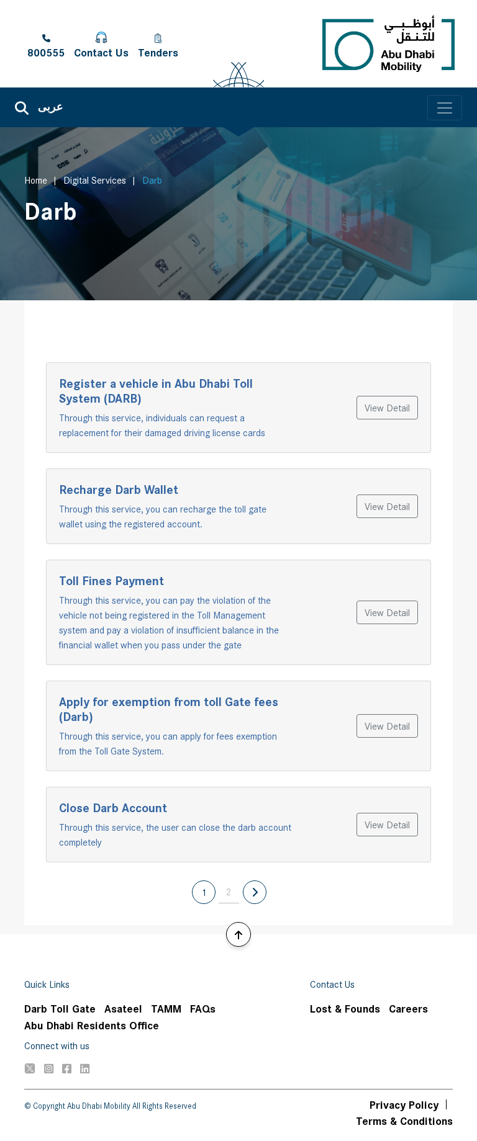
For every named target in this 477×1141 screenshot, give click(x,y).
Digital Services (94, 179)
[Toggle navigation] (444, 107)
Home (35, 179)
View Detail (387, 407)
